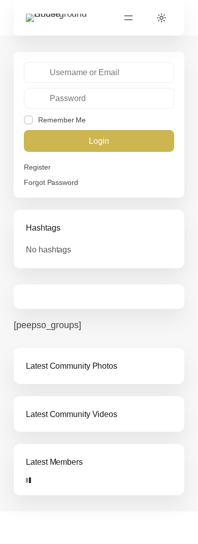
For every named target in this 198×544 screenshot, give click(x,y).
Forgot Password (51, 182)
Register (37, 167)
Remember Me (62, 120)
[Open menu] (128, 18)
